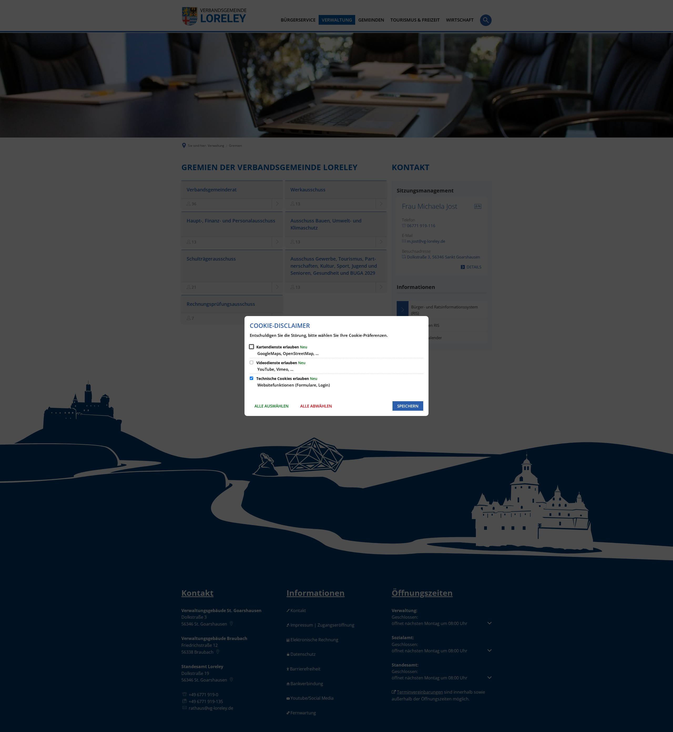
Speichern (408, 406)
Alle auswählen (271, 406)
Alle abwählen (316, 406)
